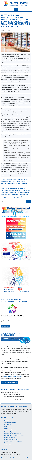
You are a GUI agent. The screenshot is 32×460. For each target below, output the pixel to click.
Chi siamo (6, 420)
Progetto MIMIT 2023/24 (11, 439)
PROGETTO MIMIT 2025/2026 (13, 441)
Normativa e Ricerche (10, 430)
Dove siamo (7, 424)
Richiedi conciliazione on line (9, 382)
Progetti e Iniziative (9, 437)
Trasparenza (7, 444)
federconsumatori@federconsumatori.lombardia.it (14, 458)
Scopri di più (5, 326)
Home (6, 426)
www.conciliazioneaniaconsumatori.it (13, 376)
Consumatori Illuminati (10, 422)
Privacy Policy (8, 431)
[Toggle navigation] (16, 9)
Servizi (6, 443)
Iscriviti (6, 428)
